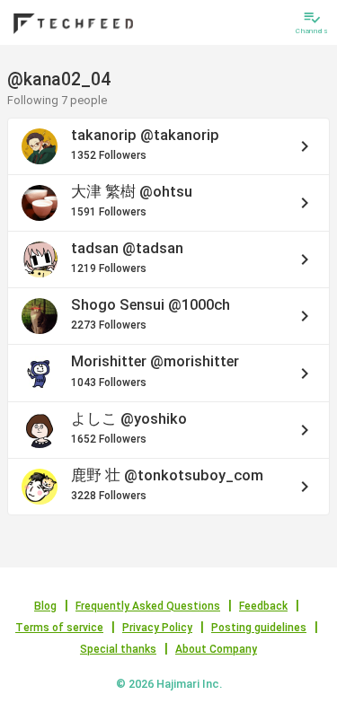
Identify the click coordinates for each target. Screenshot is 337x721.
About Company (216, 649)
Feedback (263, 606)
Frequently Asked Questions (147, 606)
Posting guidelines (258, 627)
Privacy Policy (157, 627)
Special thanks (118, 649)
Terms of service (59, 627)
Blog (45, 606)
